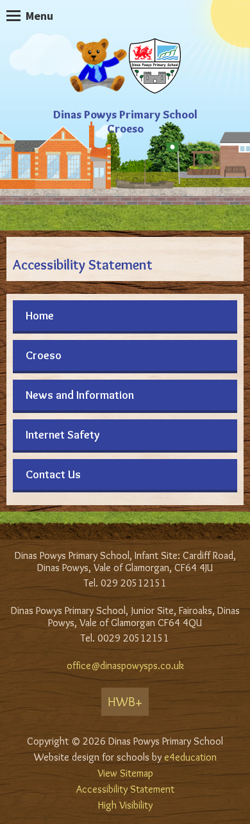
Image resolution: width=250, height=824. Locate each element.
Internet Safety (62, 435)
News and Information (80, 395)
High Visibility (125, 805)
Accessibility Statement (125, 789)
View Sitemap (125, 773)
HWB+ (125, 701)
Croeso (44, 355)
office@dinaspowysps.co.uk (125, 665)
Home (40, 316)
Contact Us (53, 474)
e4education (190, 757)
